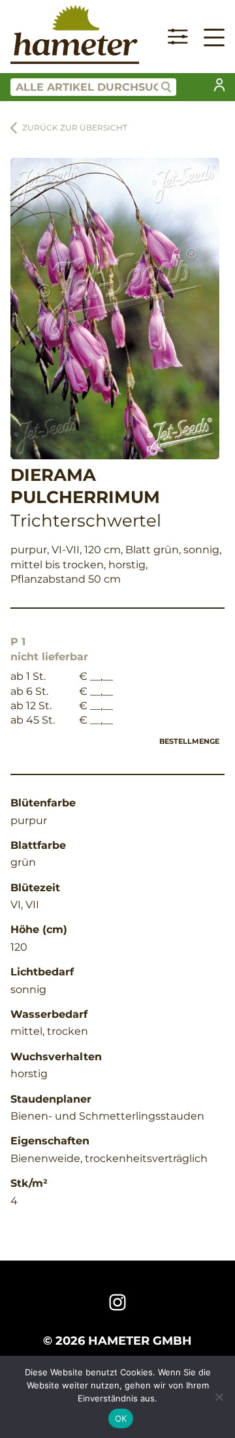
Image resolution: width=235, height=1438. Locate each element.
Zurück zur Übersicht (74, 127)
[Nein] (218, 1396)
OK (121, 1418)
